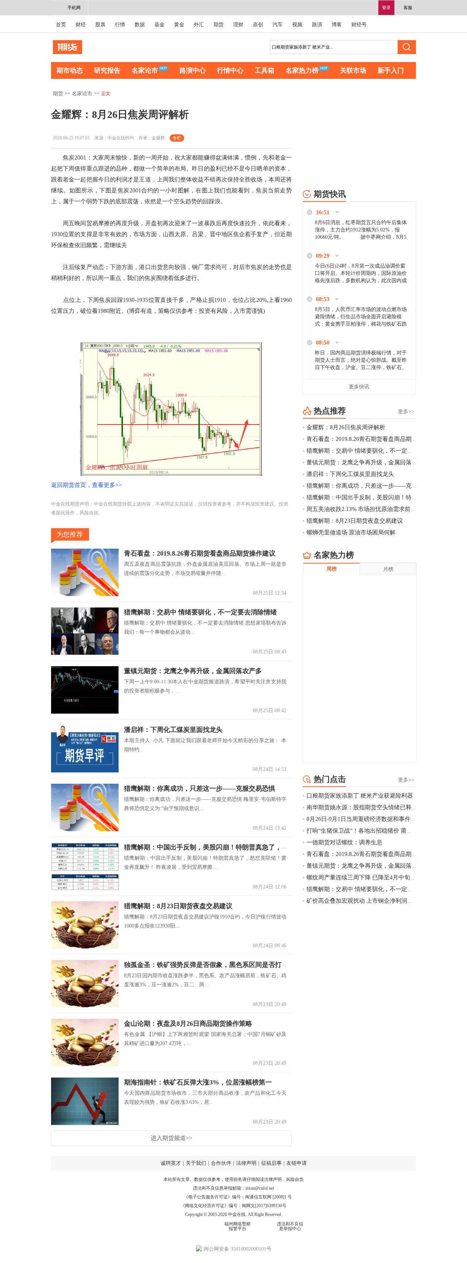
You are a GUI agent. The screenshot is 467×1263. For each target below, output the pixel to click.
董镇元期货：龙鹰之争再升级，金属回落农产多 (193, 671)
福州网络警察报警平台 (237, 1226)
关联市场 (353, 70)
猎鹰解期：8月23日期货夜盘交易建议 (178, 906)
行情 (120, 24)
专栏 (177, 138)
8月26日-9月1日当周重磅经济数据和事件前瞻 (364, 819)
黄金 (179, 24)
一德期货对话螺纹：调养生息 (344, 842)
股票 (100, 24)
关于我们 (196, 1163)
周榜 (332, 569)
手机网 (74, 7)
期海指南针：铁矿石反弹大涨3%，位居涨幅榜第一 (198, 1082)
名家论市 (145, 70)
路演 (317, 24)
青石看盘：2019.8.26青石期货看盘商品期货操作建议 (199, 553)
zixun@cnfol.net (260, 1188)
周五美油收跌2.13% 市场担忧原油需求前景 (361, 509)
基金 (159, 24)
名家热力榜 (302, 70)
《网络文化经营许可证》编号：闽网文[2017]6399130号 (233, 1205)
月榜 (388, 569)
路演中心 (193, 70)
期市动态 (70, 70)
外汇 (199, 24)
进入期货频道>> (171, 1138)
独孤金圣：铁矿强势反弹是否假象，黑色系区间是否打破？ (209, 965)
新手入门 (391, 70)
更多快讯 (359, 386)
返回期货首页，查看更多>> (86, 485)
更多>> (406, 411)
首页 (61, 24)
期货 (218, 24)
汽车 (278, 24)
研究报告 (107, 70)
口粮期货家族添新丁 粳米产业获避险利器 (359, 795)
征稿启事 (271, 1163)
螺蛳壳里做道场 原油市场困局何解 (350, 532)
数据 (140, 24)
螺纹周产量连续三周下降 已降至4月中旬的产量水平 (372, 877)
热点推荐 (330, 410)
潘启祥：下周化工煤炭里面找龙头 (173, 730)
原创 (258, 24)
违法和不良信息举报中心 (290, 1226)
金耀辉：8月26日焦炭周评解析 (345, 427)
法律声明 (246, 1163)
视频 (297, 24)
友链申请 (296, 1163)
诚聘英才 (171, 1163)
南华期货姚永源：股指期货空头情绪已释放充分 (367, 807)
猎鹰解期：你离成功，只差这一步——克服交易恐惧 (199, 788)
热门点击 (330, 779)
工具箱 (264, 70)
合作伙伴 (221, 1163)
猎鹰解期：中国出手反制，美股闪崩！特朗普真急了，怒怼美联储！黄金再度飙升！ (245, 847)
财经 (81, 24)
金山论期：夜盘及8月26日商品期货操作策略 (188, 1024)
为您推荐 (70, 534)
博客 (337, 24)
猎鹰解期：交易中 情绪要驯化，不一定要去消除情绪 (200, 612)
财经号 (359, 24)
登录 (386, 7)
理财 (238, 24)
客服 (408, 7)
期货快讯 (330, 194)
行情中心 (230, 70)
